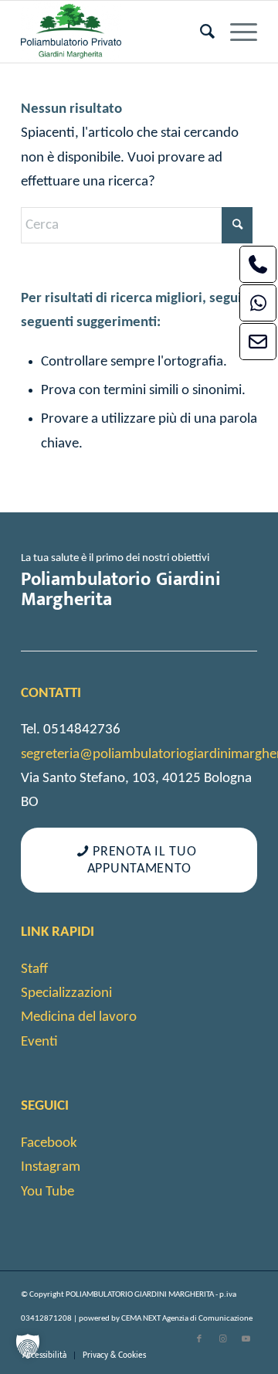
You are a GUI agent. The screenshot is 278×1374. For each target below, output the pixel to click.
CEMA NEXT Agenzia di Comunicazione (187, 1318)
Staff (34, 969)
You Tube (47, 1192)
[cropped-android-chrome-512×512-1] (115, 32)
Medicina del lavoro (79, 1017)
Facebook (49, 1143)
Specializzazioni (66, 993)
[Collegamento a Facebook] (199, 1339)
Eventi (39, 1042)
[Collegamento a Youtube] (245, 1339)
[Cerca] (200, 32)
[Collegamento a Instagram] (222, 1339)
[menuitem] (200, 32)
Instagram (50, 1167)
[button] (28, 1346)
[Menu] (236, 32)
